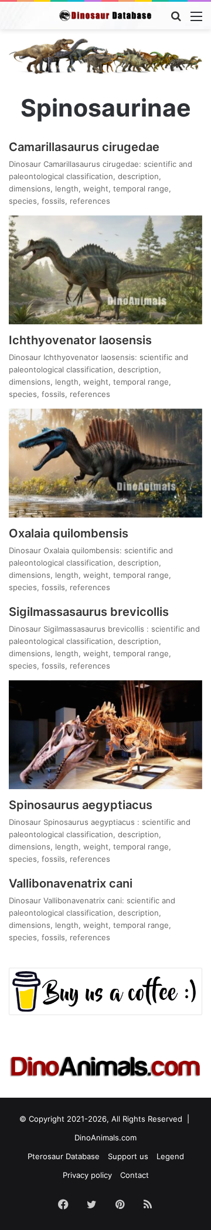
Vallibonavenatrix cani (70, 883)
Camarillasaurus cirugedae (84, 147)
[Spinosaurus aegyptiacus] (105, 734)
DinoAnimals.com (105, 1137)
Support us (128, 1156)
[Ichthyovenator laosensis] (105, 269)
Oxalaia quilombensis (68, 533)
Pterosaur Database (64, 1156)
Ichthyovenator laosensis (80, 340)
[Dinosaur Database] (105, 15)
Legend (170, 1156)
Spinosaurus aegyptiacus (80, 805)
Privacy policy (87, 1175)
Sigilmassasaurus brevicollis (90, 612)
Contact (134, 1175)
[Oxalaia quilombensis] (105, 463)
